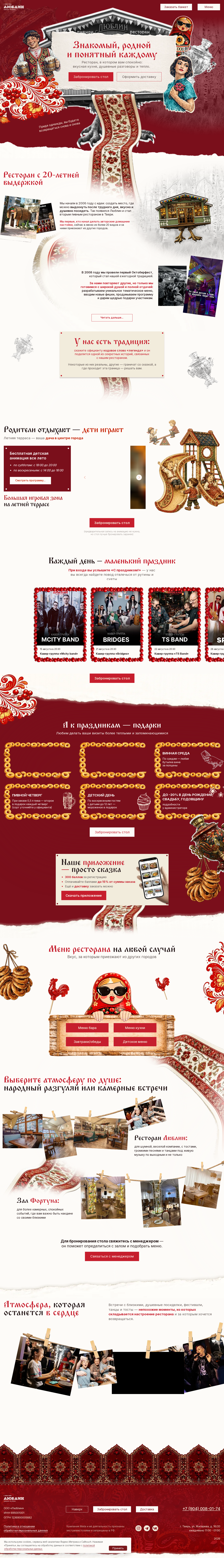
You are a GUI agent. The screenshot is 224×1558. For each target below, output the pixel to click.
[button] (30, 480)
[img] (138, 1528)
